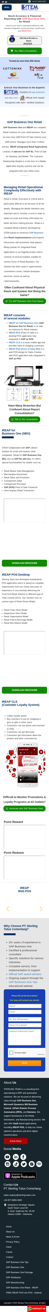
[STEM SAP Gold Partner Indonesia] (30, 7)
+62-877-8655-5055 (39, 1)
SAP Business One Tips (23, 982)
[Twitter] (23, 1164)
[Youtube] (7, 1157)
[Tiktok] (15, 1164)
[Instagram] (7, 1164)
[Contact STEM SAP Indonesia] (36, 1308)
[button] (9, 906)
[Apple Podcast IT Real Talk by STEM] (24, 1176)
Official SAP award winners (25, 974)
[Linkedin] (15, 1157)
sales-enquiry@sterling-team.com (19, 1196)
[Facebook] (23, 1157)
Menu (6, 7)
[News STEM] (31, 1164)
